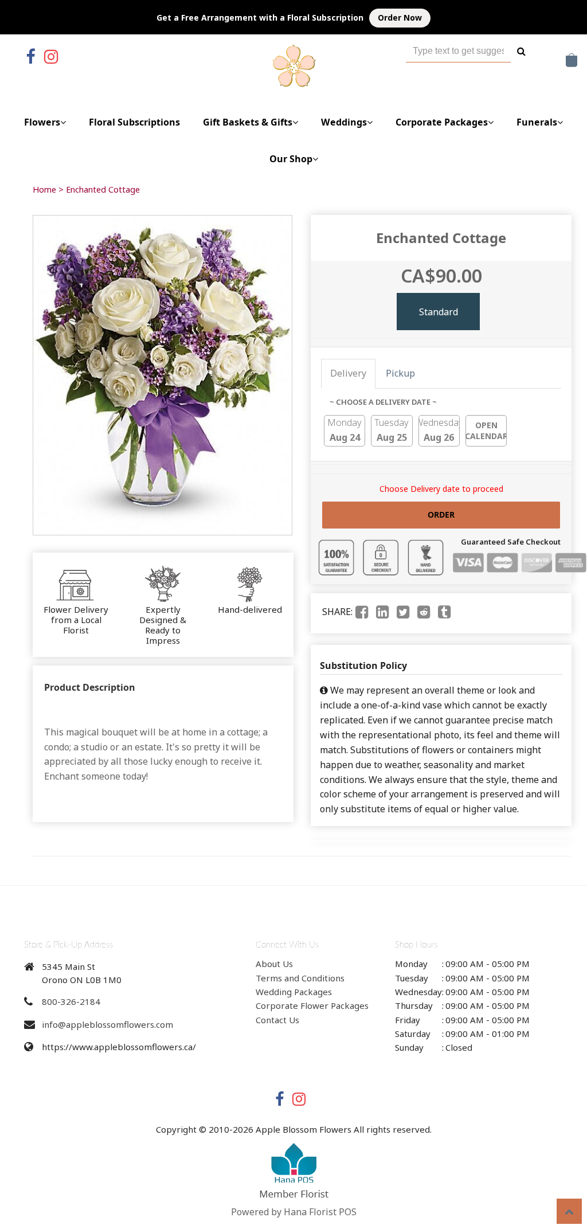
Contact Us (277, 1020)
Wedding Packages (294, 991)
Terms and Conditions (300, 978)
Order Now (400, 17)
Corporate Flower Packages (312, 1005)
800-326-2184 (71, 1001)
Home (44, 189)
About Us (274, 963)
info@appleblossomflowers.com (107, 1024)
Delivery (348, 373)
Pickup (400, 373)
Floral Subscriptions (134, 122)
